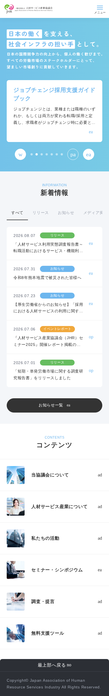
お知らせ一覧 (51, 405)
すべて (17, 212)
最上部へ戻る (52, 665)
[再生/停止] (73, 154)
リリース (40, 212)
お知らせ (66, 212)
